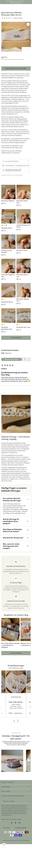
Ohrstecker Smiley (7, 302)
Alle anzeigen (15, 337)
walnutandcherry (11, 840)
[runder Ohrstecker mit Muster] (23, 216)
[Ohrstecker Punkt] (23, 241)
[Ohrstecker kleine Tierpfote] (8, 241)
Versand (8, 59)
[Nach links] (2, 2)
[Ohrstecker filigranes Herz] (23, 290)
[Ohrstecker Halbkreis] (8, 192)
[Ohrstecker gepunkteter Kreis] (8, 315)
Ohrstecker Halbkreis (7, 201)
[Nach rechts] (29, 2)
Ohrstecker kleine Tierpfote (6, 251)
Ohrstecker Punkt (21, 250)
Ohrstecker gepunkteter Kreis (6, 328)
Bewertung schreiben (11, 359)
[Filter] (24, 359)
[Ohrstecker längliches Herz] (8, 266)
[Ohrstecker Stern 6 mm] (23, 266)
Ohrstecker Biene (6, 228)
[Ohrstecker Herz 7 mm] (23, 315)
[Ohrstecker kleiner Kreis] (23, 192)
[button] (14, 721)
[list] (16, 584)
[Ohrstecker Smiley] (8, 290)
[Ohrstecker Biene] (8, 216)
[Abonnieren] (30, 801)
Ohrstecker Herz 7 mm (23, 327)
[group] (12, 761)
